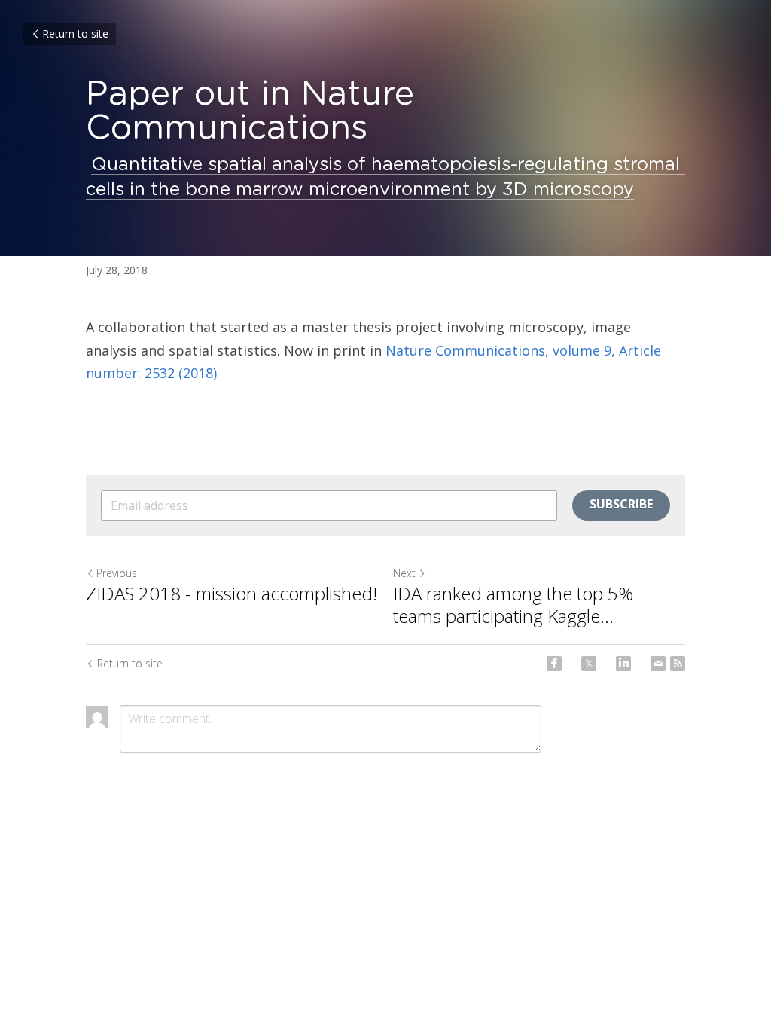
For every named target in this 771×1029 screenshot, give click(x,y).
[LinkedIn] (623, 663)
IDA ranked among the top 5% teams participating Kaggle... (513, 604)
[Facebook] (554, 663)
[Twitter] (588, 663)
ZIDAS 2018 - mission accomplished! (231, 593)
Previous (116, 573)
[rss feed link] (677, 663)
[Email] (658, 663)
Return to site (75, 33)
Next (404, 573)
